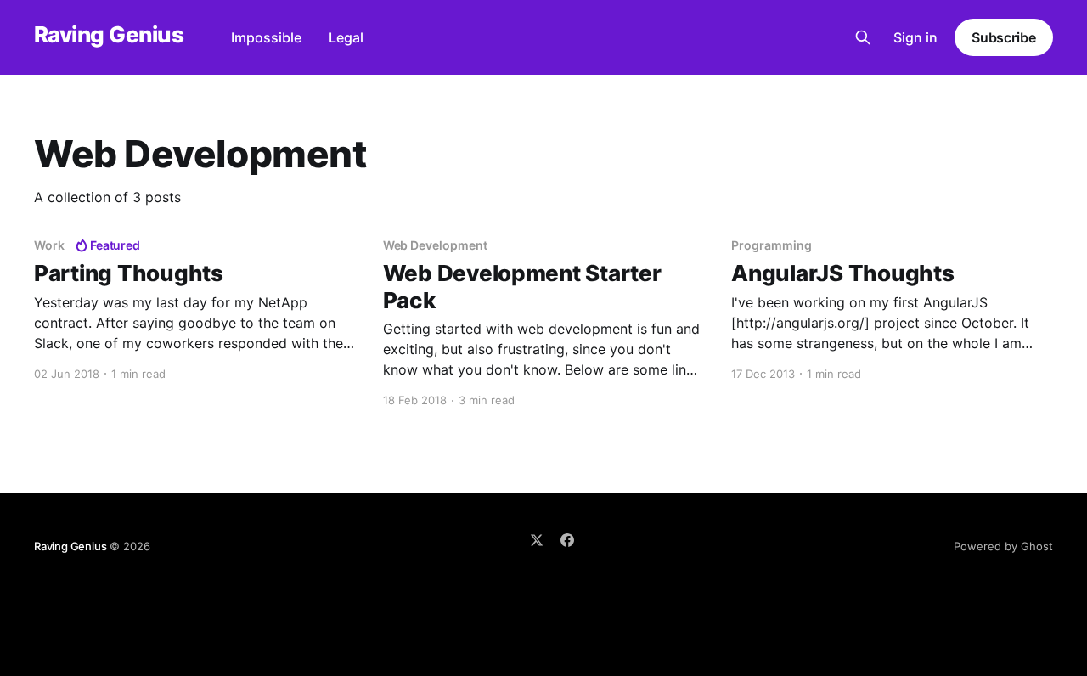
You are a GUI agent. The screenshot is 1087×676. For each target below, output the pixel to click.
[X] (537, 540)
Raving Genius (108, 35)
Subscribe (1004, 37)
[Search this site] (862, 37)
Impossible (266, 37)
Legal (346, 37)
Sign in (915, 37)
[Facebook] (567, 540)
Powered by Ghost (1003, 546)
